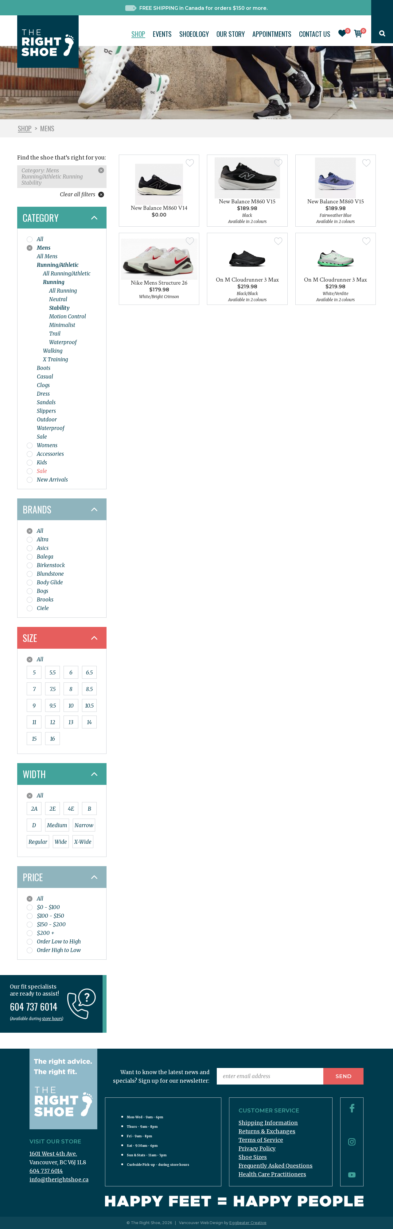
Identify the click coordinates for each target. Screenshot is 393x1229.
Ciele (43, 608)
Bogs (42, 591)
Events (162, 34)
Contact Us (314, 34)
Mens (43, 247)
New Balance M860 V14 (159, 208)
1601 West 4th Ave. (53, 1153)
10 (71, 705)
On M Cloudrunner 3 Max (247, 280)
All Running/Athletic (67, 273)
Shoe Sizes (253, 1157)
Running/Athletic (58, 265)
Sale (42, 436)
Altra (43, 539)
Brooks (45, 599)
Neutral (58, 299)
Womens (47, 445)
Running (53, 282)
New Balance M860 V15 (247, 201)
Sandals (46, 402)
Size (30, 638)
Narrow (84, 825)
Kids (42, 462)
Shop (138, 34)
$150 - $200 (51, 924)
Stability (59, 308)
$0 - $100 (48, 907)
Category (41, 218)
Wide (61, 842)
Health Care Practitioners (272, 1174)
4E (71, 808)
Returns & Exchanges (267, 1131)
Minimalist (62, 325)
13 (70, 722)
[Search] (382, 34)
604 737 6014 (46, 1171)
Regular (38, 842)
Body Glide (50, 582)
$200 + (45, 933)
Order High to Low (59, 950)
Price (33, 877)
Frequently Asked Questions (276, 1165)
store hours (52, 1018)
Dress (43, 393)
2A (34, 808)
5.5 (52, 672)
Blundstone (50, 573)
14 (89, 722)
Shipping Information (268, 1123)
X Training (55, 359)
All (40, 239)
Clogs (43, 385)
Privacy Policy (257, 1148)
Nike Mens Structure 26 (159, 283)
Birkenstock (51, 565)
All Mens (47, 256)
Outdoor (47, 419)
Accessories (50, 454)
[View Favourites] (342, 35)
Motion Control (67, 316)
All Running (63, 290)
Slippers (46, 411)
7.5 (53, 689)
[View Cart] (358, 35)
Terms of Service (261, 1140)
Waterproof (63, 342)
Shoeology (194, 34)
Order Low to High (59, 941)
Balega (45, 556)
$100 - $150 (50, 915)
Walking (52, 351)
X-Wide (82, 842)
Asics (43, 548)
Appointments (271, 34)
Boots (43, 368)
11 (34, 722)
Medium (57, 825)
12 (52, 722)
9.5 (52, 705)
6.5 (89, 672)
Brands (37, 509)
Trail (54, 333)
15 (34, 738)
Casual (45, 376)
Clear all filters (78, 194)
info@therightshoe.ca (58, 1179)
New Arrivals (52, 479)
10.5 (89, 705)
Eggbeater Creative (248, 1222)
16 (52, 738)
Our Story (230, 34)
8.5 (89, 689)
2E (52, 808)
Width (34, 774)
